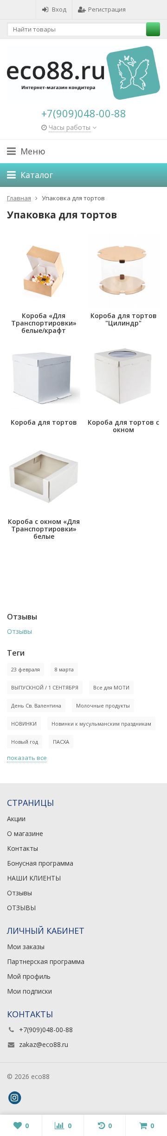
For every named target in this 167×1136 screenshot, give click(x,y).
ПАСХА (61, 741)
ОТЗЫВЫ (21, 907)
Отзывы (19, 631)
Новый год (24, 741)
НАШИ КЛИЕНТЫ (34, 878)
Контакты (22, 848)
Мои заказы (26, 946)
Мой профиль (29, 976)
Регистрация (107, 9)
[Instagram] (14, 1098)
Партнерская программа (45, 961)
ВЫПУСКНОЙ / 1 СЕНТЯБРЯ (44, 687)
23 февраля (25, 669)
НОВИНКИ (24, 723)
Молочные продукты (103, 705)
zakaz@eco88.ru (43, 1044)
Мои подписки (29, 991)
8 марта (64, 669)
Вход (59, 9)
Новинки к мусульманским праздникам (101, 723)
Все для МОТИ (111, 687)
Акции (16, 818)
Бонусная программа (40, 863)
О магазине (25, 833)
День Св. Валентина (36, 705)
